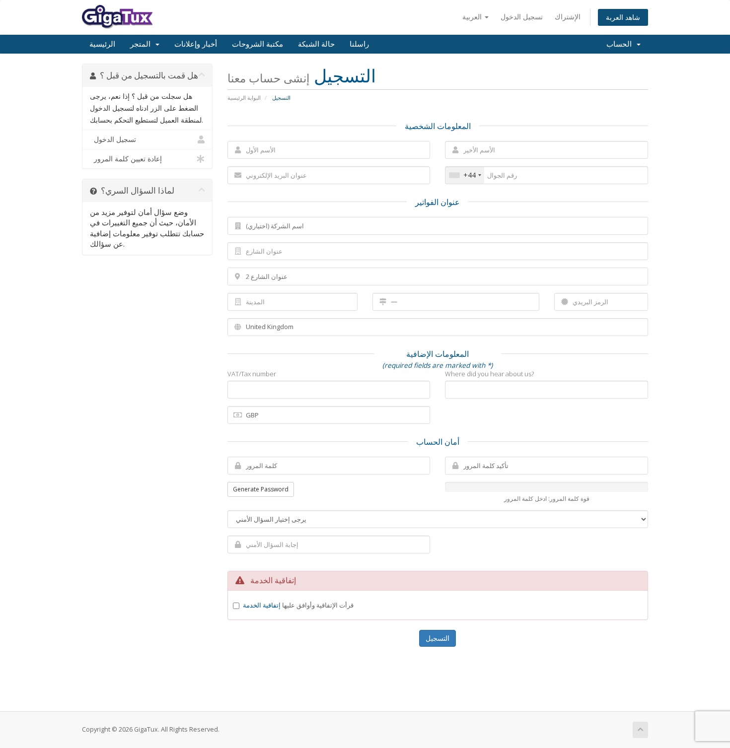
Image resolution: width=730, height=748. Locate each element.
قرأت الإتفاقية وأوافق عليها (298, 605)
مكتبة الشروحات (257, 44)
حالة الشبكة (316, 44)
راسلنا (359, 44)
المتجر (142, 44)
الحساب (621, 44)
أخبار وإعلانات (195, 44)
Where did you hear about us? (489, 373)
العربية (473, 16)
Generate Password (261, 489)
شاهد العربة (623, 17)
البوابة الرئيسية (244, 97)
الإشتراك (568, 16)
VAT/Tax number (251, 373)
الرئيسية (102, 44)
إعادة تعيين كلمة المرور (126, 158)
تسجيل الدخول (522, 16)
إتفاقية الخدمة (262, 605)
